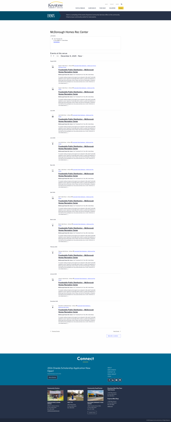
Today (58, 55)
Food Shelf (102, 8)
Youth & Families (80, 8)
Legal (109, 376)
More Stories (52, 377)
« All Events (53, 35)
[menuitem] (106, 4)
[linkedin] (112, 380)
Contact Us (111, 372)
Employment (112, 370)
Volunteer (112, 8)
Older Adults (92, 8)
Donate (121, 8)
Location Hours (92, 412)
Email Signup (112, 374)
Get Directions (57, 42)
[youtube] (116, 380)
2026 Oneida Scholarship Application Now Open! (68, 369)
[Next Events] (53, 56)
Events (117, 4)
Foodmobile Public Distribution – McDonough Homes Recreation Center (76, 70)
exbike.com (110, 406)
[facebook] (109, 380)
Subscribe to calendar (113, 336)
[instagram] (120, 380)
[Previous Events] (51, 56)
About (106, 4)
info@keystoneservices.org (53, 410)
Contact (112, 4)
